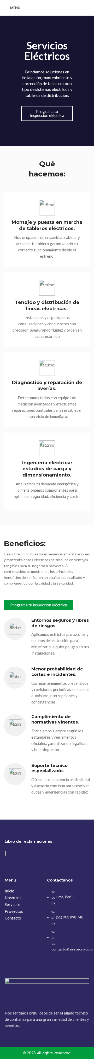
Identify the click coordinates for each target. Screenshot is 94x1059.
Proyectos (14, 911)
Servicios (13, 904)
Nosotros (13, 897)
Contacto (13, 918)
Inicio (9, 891)
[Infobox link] (47, 229)
